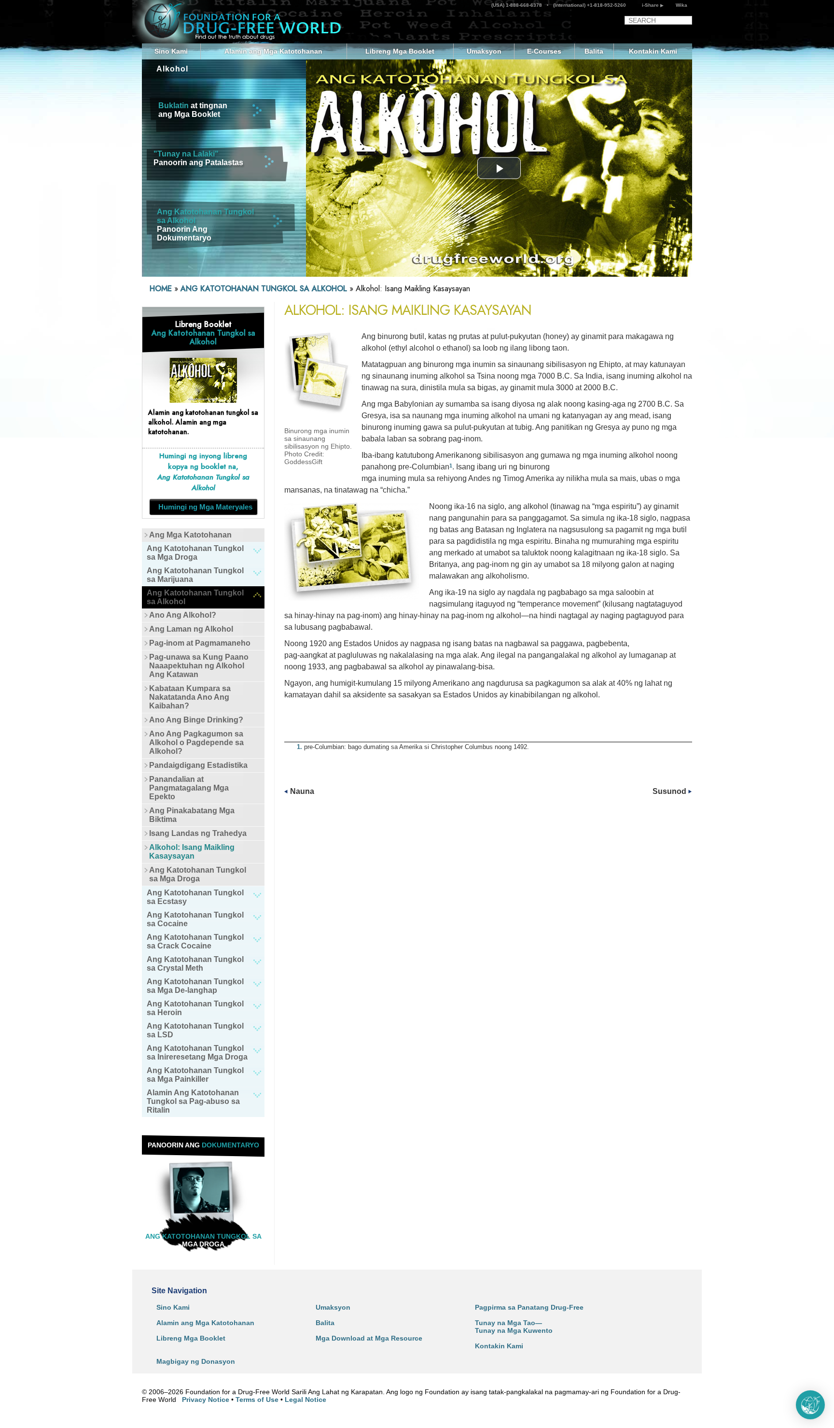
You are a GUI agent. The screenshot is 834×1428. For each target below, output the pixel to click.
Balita (593, 51)
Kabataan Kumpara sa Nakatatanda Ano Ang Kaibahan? (190, 697)
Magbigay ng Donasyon (195, 1361)
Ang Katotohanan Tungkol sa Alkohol (195, 597)
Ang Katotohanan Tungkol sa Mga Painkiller (195, 1074)
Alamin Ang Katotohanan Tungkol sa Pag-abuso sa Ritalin (193, 1101)
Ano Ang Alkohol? (182, 615)
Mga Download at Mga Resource (369, 1338)
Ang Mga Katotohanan (190, 535)
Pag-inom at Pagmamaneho (199, 643)
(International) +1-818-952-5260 (589, 5)
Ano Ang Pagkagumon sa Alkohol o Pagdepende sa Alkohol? (196, 742)
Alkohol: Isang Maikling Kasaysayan (192, 851)
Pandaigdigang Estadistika (198, 765)
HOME (161, 288)
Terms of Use (257, 1399)
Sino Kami (171, 51)
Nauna (301, 791)
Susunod (670, 791)
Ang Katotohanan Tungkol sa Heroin (195, 1008)
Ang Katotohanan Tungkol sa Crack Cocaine (195, 941)
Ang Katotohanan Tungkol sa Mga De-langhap (195, 985)
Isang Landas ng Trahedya (198, 833)
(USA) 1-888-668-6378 (517, 5)
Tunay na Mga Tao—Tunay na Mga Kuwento (514, 1326)
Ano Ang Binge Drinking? (196, 720)
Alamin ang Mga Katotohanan (273, 51)
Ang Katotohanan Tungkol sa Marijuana (195, 574)
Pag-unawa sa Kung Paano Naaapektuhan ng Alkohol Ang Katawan (199, 666)
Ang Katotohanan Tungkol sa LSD (195, 1030)
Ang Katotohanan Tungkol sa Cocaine (195, 919)
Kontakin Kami (653, 51)
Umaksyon (484, 51)
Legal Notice (305, 1399)
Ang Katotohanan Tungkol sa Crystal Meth (195, 963)
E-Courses (544, 51)
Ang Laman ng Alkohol (191, 629)
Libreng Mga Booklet (399, 51)
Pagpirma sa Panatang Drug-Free (529, 1307)
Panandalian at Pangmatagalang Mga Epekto (189, 788)
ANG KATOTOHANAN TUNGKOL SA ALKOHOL (265, 288)
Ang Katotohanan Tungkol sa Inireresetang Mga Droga (197, 1052)
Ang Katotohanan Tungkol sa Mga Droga (195, 552)
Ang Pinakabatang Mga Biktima (192, 814)
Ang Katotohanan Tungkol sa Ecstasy (195, 897)
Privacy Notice (205, 1399)
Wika (681, 5)
